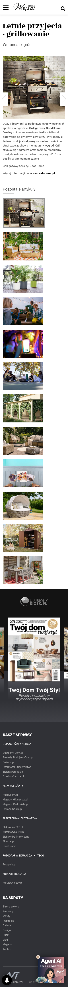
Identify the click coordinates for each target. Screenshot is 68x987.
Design (7, 930)
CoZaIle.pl (8, 762)
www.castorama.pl (42, 173)
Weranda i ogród (17, 44)
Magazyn (8, 944)
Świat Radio (9, 846)
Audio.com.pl (10, 794)
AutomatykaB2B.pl (13, 832)
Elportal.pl (8, 841)
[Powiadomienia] (7, 980)
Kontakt (7, 949)
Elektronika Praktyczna (16, 836)
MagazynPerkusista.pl (15, 804)
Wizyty (6, 916)
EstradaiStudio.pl (12, 809)
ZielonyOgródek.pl (13, 771)
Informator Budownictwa (17, 767)
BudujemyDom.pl (13, 752)
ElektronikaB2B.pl (13, 827)
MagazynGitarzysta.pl (15, 799)
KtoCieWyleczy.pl (12, 882)
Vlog (5, 939)
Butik (6, 935)
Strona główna (11, 906)
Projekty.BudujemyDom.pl (18, 757)
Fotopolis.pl (9, 864)
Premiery (8, 911)
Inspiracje (8, 920)
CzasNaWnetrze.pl (13, 776)
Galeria (7, 925)
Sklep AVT (17, 982)
